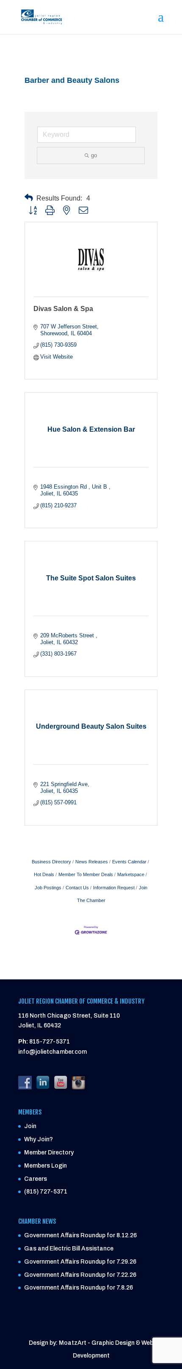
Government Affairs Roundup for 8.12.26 (80, 1235)
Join (30, 1126)
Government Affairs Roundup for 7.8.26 (78, 1287)
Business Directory (51, 861)
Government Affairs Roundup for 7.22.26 (80, 1275)
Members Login (45, 1166)
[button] (29, 198)
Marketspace (130, 874)
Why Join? (38, 1139)
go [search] (94, 155)
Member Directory (49, 1152)
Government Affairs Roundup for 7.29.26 (80, 1262)
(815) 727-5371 (45, 1191)
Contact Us (77, 887)
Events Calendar (129, 861)
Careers (35, 1179)
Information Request (114, 887)
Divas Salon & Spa (63, 308)
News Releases (91, 861)
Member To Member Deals (85, 874)
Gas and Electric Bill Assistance (68, 1248)
